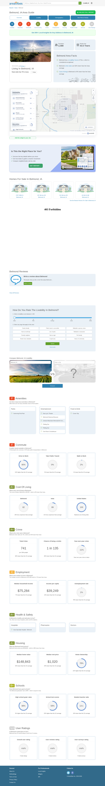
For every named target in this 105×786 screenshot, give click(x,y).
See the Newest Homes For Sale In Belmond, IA (83, 200)
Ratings (22, 66)
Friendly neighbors (25, 335)
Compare (52, 385)
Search (11, 7)
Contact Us (12, 782)
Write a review (28, 283)
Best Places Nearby (83, 17)
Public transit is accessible (52, 328)
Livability (85, 3)
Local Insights (42, 771)
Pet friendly (79, 335)
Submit (52, 343)
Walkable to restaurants (79, 331)
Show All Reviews (14, 293)
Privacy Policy (13, 779)
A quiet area (52, 338)
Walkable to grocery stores (79, 328)
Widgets (40, 774)
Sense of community (79, 338)
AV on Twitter (68, 772)
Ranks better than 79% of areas (20, 72)
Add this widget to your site (23, 138)
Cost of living (63, 71)
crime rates (68, 66)
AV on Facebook (72, 772)
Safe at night (52, 335)
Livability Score (73, 60)
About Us (11, 771)
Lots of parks (52, 331)
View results (52, 347)
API (39, 776)
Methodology (12, 774)
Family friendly (25, 328)
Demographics (59, 17)
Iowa (16, 7)
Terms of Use (13, 776)
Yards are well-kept (25, 331)
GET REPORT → (36, 166)
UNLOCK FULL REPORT (86, 12)
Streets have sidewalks (25, 338)
